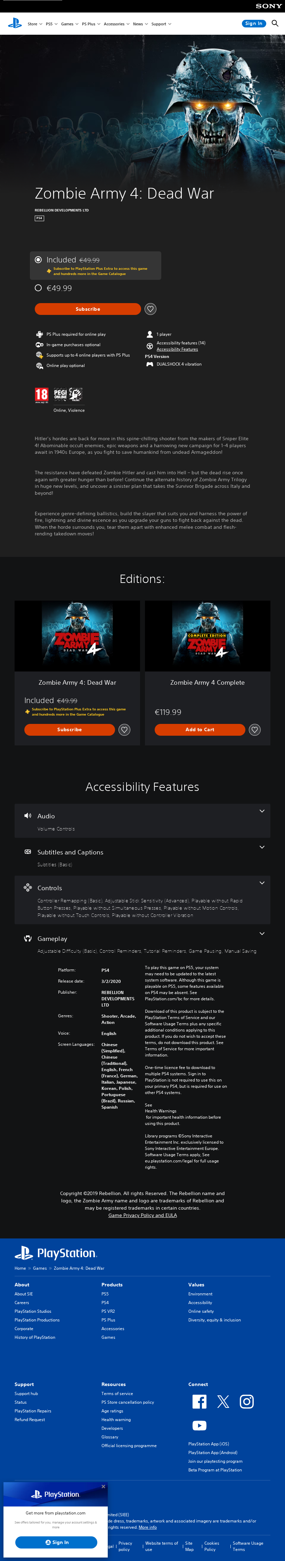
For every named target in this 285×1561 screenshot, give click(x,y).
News (138, 23)
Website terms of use (161, 1546)
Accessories (114, 23)
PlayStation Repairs (33, 1411)
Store (32, 23)
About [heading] (22, 1285)
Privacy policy (125, 1546)
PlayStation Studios (33, 1311)
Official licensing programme (129, 1446)
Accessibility (200, 1302)
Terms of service (117, 1393)
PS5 (49, 23)
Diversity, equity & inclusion (214, 1320)
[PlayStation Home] (15, 23)
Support (159, 23)
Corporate (24, 1329)
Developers (112, 1428)
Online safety (201, 1311)
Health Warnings (161, 1111)
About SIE (24, 1294)
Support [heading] (24, 1384)
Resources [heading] (113, 1384)
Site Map (189, 1546)
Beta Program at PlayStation (215, 1470)
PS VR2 (108, 1311)
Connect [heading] (198, 1384)
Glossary (109, 1437)
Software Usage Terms (248, 1546)
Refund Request (30, 1419)
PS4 (105, 1302)
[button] (177, 349)
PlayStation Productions (37, 1320)
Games (67, 23)
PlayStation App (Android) (212, 1452)
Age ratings (112, 1411)
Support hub (26, 1393)
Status (21, 1402)
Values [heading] (196, 1285)
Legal (108, 1546)
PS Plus (88, 23)
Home (20, 1268)
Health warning (116, 1419)
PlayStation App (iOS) (208, 1444)
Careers (22, 1302)
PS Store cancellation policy (127, 1402)
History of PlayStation (35, 1337)
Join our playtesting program (215, 1461)
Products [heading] (112, 1285)
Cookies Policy (211, 1546)
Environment (200, 1294)
